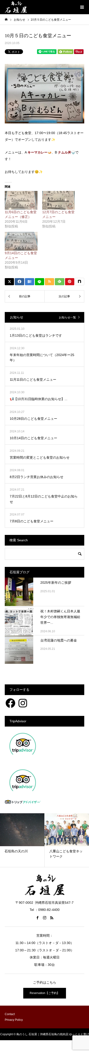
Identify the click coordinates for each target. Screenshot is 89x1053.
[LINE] (39, 281)
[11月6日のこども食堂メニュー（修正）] (21, 200)
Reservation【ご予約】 (45, 993)
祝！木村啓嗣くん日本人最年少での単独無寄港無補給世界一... (60, 616)
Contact (10, 1014)
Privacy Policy (14, 1019)
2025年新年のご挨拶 (55, 582)
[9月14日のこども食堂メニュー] (21, 241)
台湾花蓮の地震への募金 (58, 640)
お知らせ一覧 (67, 317)
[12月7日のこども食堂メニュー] (58, 200)
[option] (38, 840)
